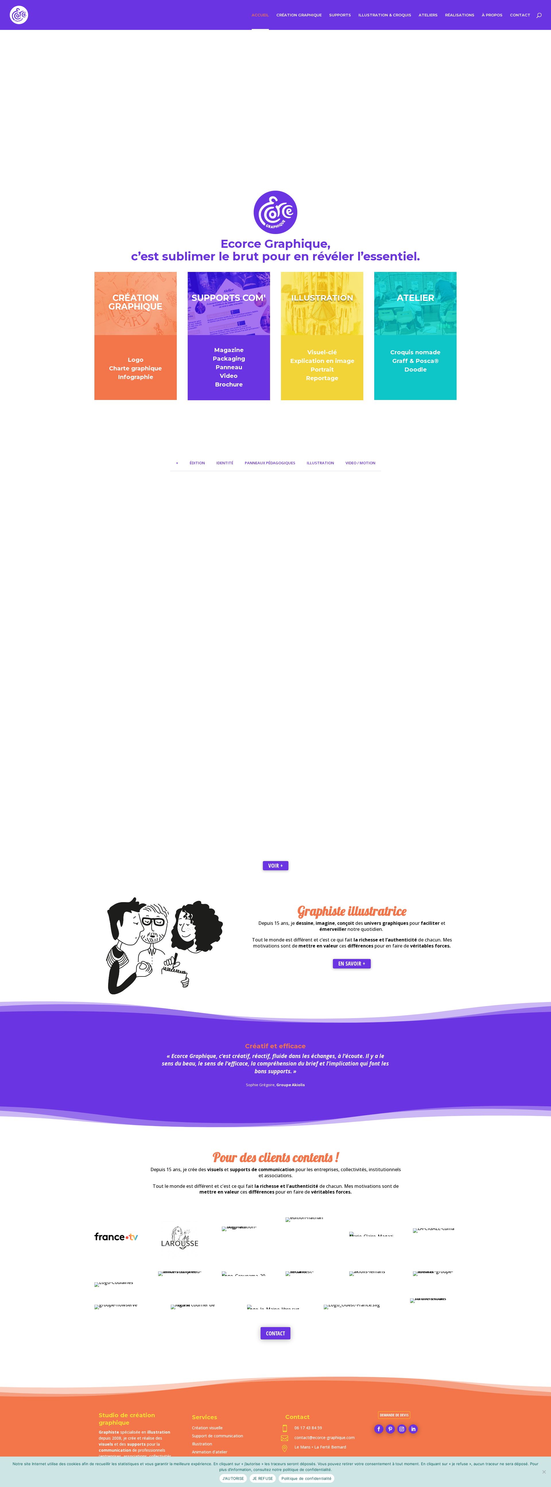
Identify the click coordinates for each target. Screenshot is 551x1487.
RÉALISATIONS (459, 15)
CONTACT (520, 15)
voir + (275, 865)
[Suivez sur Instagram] (401, 1429)
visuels (106, 1444)
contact (275, 1333)
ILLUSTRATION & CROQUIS (384, 15)
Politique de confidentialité (306, 1478)
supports (136, 1444)
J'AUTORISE (233, 1478)
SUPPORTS (340, 15)
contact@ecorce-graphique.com (324, 1437)
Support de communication (217, 1435)
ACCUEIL (260, 15)
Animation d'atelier (209, 1452)
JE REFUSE (263, 1478)
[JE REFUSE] (544, 1472)
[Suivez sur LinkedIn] (413, 1429)
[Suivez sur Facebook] (378, 1429)
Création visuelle (207, 1427)
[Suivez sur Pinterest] (390, 1429)
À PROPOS (492, 15)
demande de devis (394, 1415)
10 (297, 174)
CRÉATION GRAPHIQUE (299, 15)
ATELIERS (428, 15)
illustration (158, 1432)
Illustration (202, 1444)
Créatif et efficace (275, 1046)
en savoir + (351, 963)
